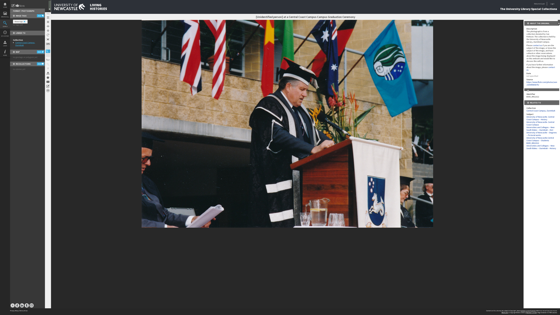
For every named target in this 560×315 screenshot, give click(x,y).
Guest (543, 4)
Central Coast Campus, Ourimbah (540, 110)
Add (39, 16)
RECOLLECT (505, 313)
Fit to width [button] (48, 26)
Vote (20, 5)
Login (5, 46)
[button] (48, 51)
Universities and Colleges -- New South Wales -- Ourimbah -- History (541, 147)
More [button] (5, 55)
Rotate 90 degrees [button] (48, 35)
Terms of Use (23, 311)
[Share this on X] (12, 304)
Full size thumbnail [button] (48, 17)
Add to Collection (48, 77)
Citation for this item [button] (48, 90)
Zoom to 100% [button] (48, 39)
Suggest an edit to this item (13, 5)
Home (5, 7)
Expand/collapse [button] (559, 22)
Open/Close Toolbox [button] (50, 5)
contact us (537, 45)
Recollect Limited (531, 313)
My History (5, 36)
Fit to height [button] (48, 30)
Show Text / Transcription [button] (48, 60)
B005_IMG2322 (532, 143)
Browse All (5, 17)
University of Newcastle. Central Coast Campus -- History (540, 118)
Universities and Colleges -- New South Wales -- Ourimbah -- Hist (540, 128)
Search (5, 26)
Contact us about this (48, 82)
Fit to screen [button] (48, 22)
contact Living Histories (528, 311)
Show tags (19, 21)
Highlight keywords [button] (48, 68)
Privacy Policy (14, 311)
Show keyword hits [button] (48, 64)
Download (48, 73)
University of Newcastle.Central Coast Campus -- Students (540, 139)
